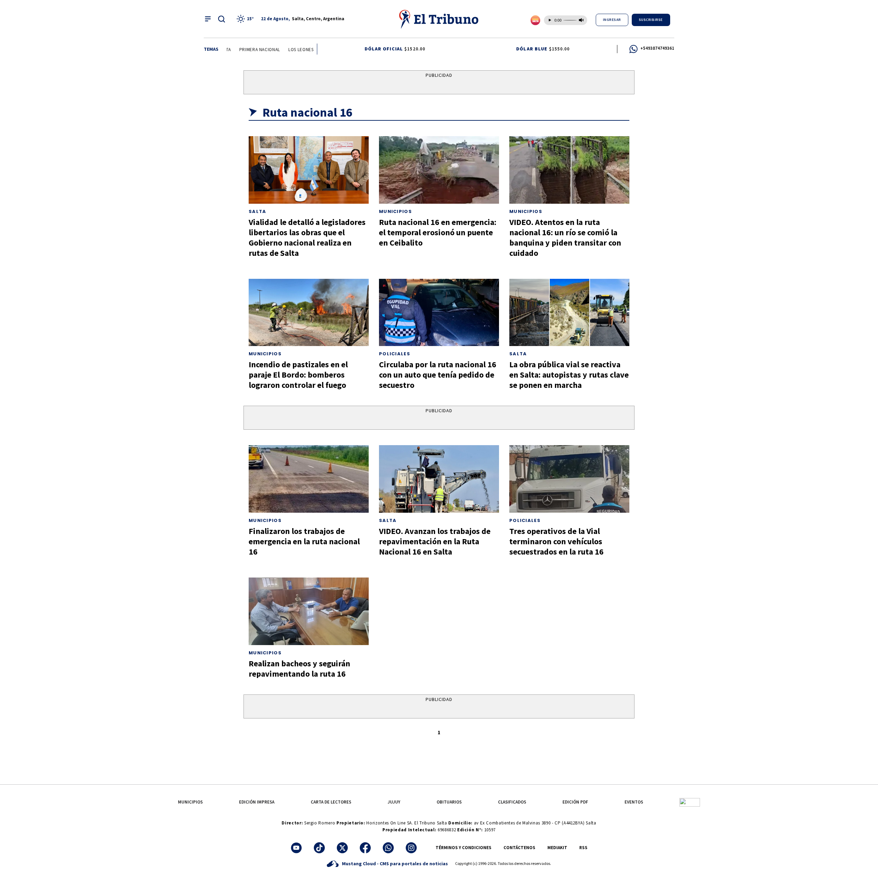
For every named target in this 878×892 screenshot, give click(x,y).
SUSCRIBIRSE (651, 19)
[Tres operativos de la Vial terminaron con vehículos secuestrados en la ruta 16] (569, 479)
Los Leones (293, 49)
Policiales (394, 353)
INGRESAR (612, 19)
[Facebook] (365, 847)
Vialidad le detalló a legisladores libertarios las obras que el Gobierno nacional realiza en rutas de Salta (307, 237)
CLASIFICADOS (512, 802)
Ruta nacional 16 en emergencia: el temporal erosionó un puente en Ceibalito (437, 232)
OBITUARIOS (449, 802)
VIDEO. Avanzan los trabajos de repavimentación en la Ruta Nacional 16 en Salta (434, 541)
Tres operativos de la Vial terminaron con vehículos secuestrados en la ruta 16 (556, 541)
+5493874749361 (657, 48)
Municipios (395, 211)
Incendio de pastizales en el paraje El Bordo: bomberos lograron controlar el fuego (298, 374)
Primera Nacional (252, 49)
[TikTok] (319, 847)
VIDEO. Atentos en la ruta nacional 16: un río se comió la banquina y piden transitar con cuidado (565, 237)
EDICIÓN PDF (575, 802)
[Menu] (208, 19)
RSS (583, 848)
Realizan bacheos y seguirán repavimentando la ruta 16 (299, 668)
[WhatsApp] (388, 847)
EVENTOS (634, 802)
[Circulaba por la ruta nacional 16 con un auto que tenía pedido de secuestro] (439, 312)
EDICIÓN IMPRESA (256, 802)
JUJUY (394, 802)
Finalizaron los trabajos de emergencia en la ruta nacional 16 (304, 541)
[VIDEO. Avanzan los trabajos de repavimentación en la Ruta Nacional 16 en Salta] (439, 479)
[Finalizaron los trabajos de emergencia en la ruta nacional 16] (309, 479)
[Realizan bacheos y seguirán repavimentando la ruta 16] (309, 611)
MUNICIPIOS (190, 802)
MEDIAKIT (557, 848)
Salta (257, 211)
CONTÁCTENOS (519, 848)
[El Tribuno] (439, 19)
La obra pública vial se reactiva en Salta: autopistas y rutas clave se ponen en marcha (569, 374)
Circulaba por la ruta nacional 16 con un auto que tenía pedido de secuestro (437, 374)
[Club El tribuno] (689, 802)
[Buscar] (221, 19)
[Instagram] (411, 847)
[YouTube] (296, 847)
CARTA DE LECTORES (331, 802)
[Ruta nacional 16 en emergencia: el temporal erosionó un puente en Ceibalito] (439, 170)
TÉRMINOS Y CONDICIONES (463, 848)
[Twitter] (342, 847)
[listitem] (246, 19)
